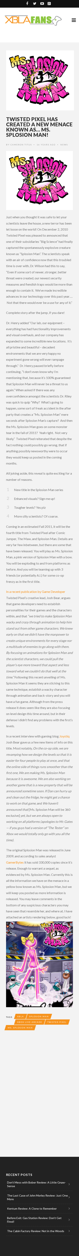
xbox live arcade (29, 1022)
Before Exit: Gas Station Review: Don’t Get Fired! (34, 1219)
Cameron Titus (21, 144)
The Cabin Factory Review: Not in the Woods (35, 1231)
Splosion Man (39, 1016)
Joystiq (64, 736)
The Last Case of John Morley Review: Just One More (37, 1197)
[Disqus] (39, 1092)
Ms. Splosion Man (20, 1027)
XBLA (20, 1016)
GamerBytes (15, 862)
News (64, 144)
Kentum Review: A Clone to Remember (32, 1208)
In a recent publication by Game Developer (35, 591)
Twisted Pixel (57, 1022)
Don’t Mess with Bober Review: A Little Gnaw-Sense (36, 1184)
